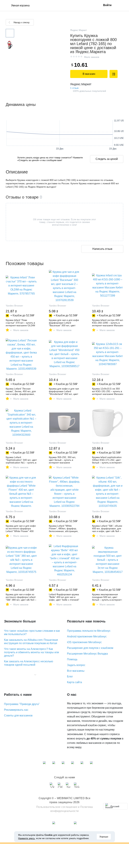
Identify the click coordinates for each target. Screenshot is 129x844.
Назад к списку (22, 22)
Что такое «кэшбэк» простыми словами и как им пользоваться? (32, 632)
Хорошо (103, 836)
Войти (107, 5)
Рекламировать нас (16, 709)
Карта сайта (74, 682)
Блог (70, 676)
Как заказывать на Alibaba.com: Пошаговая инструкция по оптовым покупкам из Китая (31, 641)
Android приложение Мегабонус (87, 636)
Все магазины (75, 670)
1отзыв (74, 88)
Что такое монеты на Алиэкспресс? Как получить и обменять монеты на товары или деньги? (31, 652)
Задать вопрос (76, 665)
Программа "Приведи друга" (22, 704)
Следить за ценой (107, 159)
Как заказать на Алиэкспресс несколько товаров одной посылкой (28, 663)
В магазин (89, 73)
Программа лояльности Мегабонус (89, 630)
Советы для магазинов (18, 715)
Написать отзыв (102, 248)
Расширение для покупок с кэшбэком (90, 647)
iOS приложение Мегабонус (84, 642)
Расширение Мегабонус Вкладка (87, 653)
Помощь (72, 659)
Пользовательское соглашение (56, 807)
